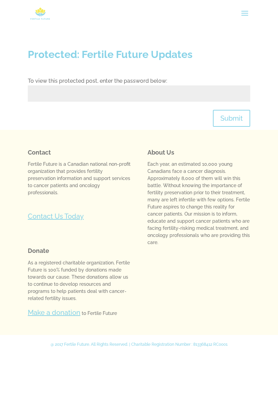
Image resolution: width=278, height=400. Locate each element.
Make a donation (54, 312)
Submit (231, 118)
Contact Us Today (56, 216)
